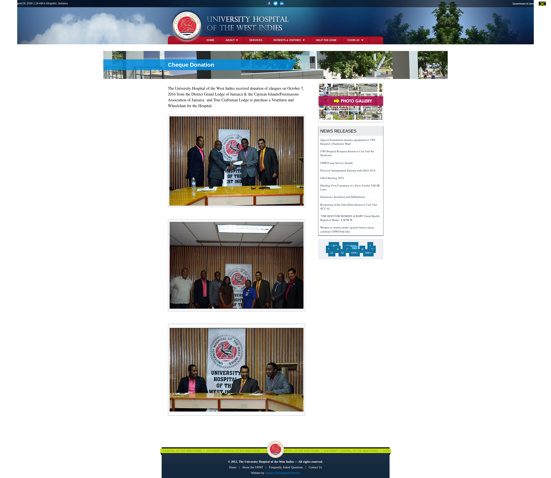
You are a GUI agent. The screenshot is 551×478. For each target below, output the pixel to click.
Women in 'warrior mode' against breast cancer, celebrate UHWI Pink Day (347, 229)
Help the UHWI (326, 40)
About (230, 40)
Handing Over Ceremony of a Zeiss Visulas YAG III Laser (349, 187)
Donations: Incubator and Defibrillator (342, 197)
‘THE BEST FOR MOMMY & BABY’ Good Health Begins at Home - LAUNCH (349, 218)
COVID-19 (353, 40)
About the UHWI (252, 467)
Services (255, 40)
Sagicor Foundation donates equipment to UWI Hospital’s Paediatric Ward (347, 142)
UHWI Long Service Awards (336, 163)
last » (368, 252)
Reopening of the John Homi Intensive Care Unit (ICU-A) (348, 206)
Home (210, 40)
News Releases (338, 131)
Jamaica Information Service (282, 473)
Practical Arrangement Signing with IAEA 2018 (348, 170)
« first (334, 245)
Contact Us (315, 467)
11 (331, 252)
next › (354, 252)
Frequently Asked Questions (286, 467)
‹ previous (350, 245)
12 (342, 252)
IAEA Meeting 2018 (332, 178)
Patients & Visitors (288, 40)
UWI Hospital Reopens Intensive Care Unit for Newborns (347, 153)
